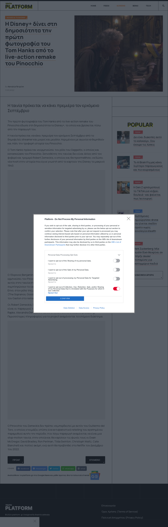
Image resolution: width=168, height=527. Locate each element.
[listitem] (84, 255)
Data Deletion (69, 308)
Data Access (84, 308)
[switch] (116, 260)
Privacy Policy (99, 308)
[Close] (129, 219)
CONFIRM (65, 298)
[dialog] (84, 263)
